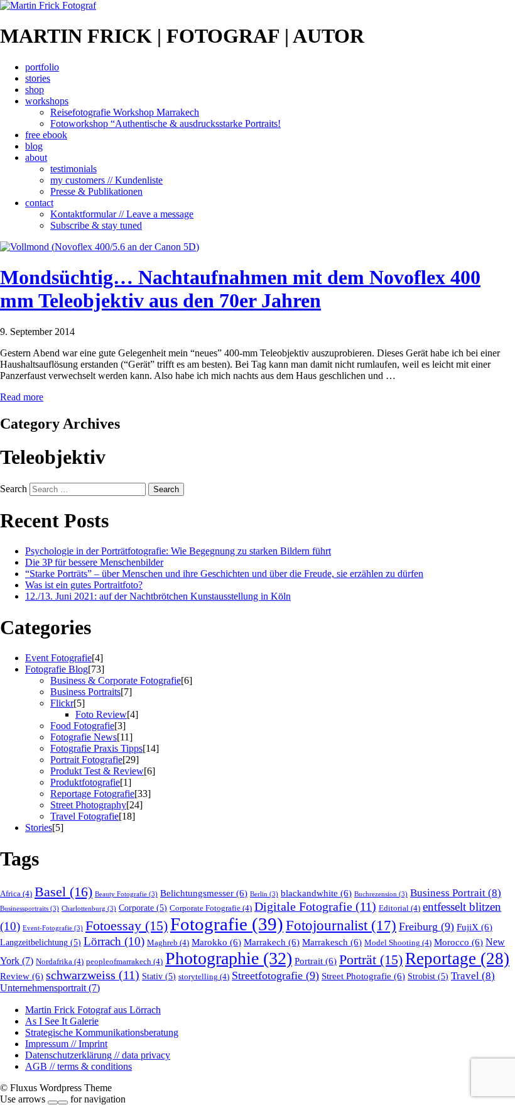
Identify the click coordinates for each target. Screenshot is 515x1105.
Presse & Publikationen (96, 191)
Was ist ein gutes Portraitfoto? (84, 585)
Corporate (143, 908)
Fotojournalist (341, 925)
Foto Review (101, 714)
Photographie (228, 958)
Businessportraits (29, 908)
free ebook (46, 134)
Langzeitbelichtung (40, 942)
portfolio (42, 67)
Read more (21, 397)
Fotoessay (126, 925)
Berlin (264, 894)
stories (37, 78)
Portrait (316, 960)
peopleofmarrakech (124, 961)
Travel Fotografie (84, 816)
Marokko (216, 942)
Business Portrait (455, 893)
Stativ (159, 976)
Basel (63, 891)
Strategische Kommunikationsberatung (101, 1032)
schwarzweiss (92, 975)
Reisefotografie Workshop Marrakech (124, 112)
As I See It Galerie (62, 1021)
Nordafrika (60, 961)
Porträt (371, 959)
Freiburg (426, 926)
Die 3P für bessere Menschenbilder (94, 562)
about (36, 157)
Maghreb (168, 942)
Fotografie (226, 924)
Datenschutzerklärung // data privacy (97, 1055)
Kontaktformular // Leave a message (121, 214)
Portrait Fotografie (86, 759)
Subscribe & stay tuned (96, 225)
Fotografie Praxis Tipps (96, 748)
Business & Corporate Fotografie (115, 680)
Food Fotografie (82, 725)
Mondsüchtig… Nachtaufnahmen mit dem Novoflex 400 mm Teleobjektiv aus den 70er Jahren (240, 289)
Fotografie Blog (56, 669)
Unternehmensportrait (50, 988)
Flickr (61, 703)
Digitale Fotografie (315, 906)
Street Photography (88, 805)
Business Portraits (85, 691)
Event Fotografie (58, 657)
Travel (473, 976)
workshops (46, 101)
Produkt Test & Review (97, 771)
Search (13, 488)
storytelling (203, 976)
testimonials (73, 168)
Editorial (399, 908)
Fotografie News (83, 737)
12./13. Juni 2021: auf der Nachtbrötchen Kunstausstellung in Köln (158, 596)
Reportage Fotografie (92, 793)
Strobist (428, 976)
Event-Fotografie (53, 928)
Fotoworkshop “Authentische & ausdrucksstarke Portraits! (165, 123)
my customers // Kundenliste (106, 180)
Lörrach (114, 941)
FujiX (474, 926)
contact (39, 202)
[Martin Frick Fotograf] (48, 5)
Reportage (457, 958)
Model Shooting (397, 942)
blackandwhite (316, 893)
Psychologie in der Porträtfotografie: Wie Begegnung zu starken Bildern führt (178, 551)
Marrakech (272, 942)
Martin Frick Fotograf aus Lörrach (93, 1009)
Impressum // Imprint (66, 1043)
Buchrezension (381, 894)
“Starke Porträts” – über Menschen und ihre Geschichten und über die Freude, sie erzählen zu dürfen (224, 573)
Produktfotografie (85, 782)
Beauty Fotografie (126, 894)
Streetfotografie (275, 975)
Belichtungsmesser (203, 893)
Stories (38, 827)
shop (34, 89)
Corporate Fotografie (211, 908)
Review (21, 975)
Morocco (458, 942)
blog (34, 146)
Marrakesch (332, 942)
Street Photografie (363, 975)
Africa (16, 893)
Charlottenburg (89, 908)
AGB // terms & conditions (78, 1066)
